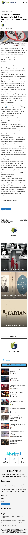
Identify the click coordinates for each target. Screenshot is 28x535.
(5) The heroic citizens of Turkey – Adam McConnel (13, 520)
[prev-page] (2, 330)
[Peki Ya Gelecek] (5, 379)
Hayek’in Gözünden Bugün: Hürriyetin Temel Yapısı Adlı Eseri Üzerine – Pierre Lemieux (14, 295)
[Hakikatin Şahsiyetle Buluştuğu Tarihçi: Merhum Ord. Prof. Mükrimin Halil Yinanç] (5, 418)
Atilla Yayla (14, 396)
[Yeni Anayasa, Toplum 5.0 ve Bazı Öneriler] (5, 387)
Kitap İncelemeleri (9, 11)
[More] (19, 213)
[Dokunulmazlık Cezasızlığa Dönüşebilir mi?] (5, 442)
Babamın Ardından (23, 220)
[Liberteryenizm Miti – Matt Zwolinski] (14, 313)
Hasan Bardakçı (15, 380)
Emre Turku (14, 373)
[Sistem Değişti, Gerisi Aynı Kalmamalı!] (5, 372)
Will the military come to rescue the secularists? (11, 522)
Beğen (5, 458)
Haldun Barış (15, 388)
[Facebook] (2, 504)
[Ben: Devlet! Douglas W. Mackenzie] (14, 257)
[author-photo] (11, 373)
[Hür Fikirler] (3, 25)
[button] (5, 360)
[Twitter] (8, 504)
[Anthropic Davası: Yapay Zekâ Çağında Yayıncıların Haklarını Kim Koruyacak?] (5, 434)
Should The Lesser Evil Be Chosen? (9, 525)
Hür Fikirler (8, 25)
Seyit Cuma (14, 404)
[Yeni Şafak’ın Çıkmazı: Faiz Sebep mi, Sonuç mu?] (5, 394)
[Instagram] (5, 504)
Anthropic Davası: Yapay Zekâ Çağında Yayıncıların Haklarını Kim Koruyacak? (18, 433)
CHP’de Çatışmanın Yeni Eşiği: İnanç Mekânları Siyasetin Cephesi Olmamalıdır (18, 401)
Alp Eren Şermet (15, 427)
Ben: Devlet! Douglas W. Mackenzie (14, 269)
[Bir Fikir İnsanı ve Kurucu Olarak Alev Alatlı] (5, 410)
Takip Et (14, 458)
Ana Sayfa (3, 11)
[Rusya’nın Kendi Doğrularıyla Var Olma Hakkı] (5, 426)
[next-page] (4, 330)
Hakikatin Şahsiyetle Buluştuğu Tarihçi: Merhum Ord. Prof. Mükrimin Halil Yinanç (17, 417)
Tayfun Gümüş (15, 420)
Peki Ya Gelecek (13, 378)
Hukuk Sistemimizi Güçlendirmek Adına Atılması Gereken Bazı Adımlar (7, 221)
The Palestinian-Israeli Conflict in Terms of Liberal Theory (12, 517)
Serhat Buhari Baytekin (17, 436)
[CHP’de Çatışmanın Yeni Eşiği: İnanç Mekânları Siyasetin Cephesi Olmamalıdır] (5, 402)
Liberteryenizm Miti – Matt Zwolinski (14, 325)
